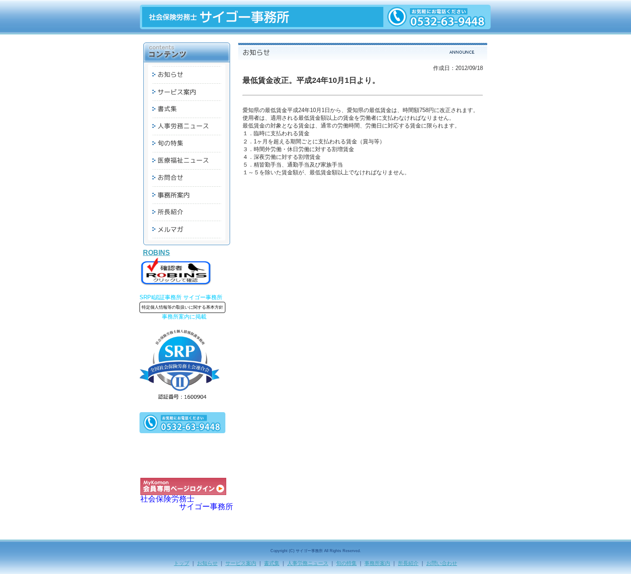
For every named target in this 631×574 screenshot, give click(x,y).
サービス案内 (240, 563)
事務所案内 (377, 563)
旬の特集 (346, 563)
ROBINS (156, 252)
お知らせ (207, 563)
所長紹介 (408, 563)
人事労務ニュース (307, 563)
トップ (181, 563)
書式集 (271, 563)
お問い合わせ (441, 563)
